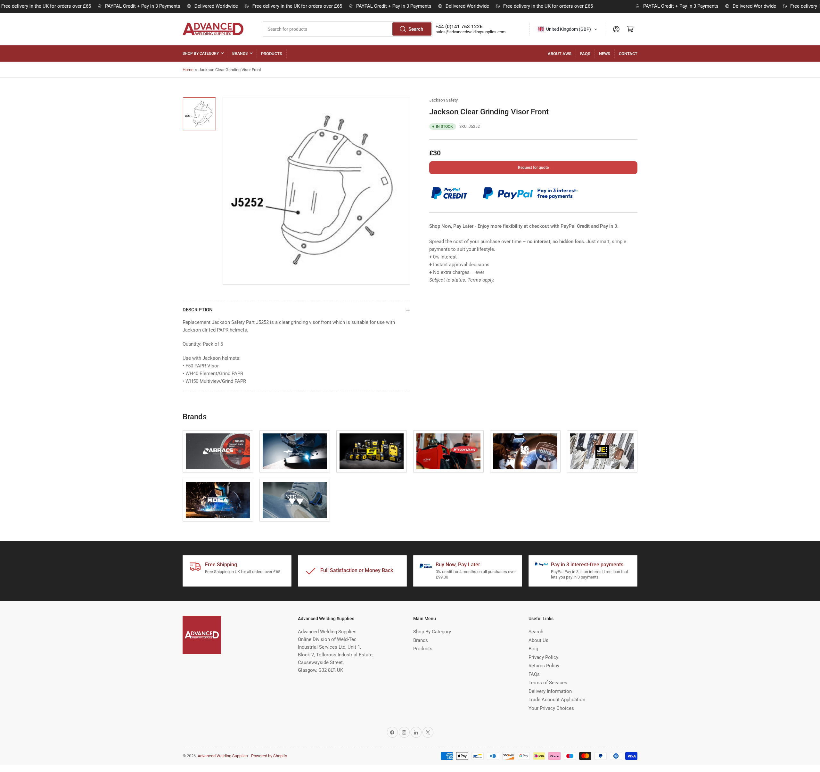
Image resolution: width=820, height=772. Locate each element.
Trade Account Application (557, 699)
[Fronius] (448, 451)
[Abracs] (218, 451)
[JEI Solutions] (602, 451)
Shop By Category (201, 53)
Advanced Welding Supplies (223, 755)
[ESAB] (372, 451)
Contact (628, 53)
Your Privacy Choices (551, 708)
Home (188, 69)
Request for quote (533, 167)
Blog (533, 649)
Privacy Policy (543, 657)
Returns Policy (544, 666)
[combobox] (347, 29)
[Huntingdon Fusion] (525, 451)
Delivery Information (550, 691)
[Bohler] (295, 451)
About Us (538, 640)
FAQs (585, 53)
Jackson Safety (443, 100)
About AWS (559, 53)
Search (415, 29)
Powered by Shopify (269, 755)
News (604, 53)
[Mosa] (218, 500)
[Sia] (295, 500)
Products (271, 53)
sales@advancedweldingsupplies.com (470, 31)
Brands (240, 53)
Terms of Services (548, 683)
